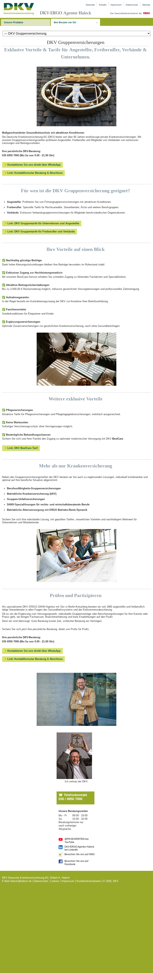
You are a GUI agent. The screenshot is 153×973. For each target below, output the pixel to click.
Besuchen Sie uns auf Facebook (76, 862)
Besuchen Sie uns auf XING (80, 854)
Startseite (90, 5)
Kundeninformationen (88, 881)
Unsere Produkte (13, 22)
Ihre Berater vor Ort (65, 22)
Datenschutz (132, 5)
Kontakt (102, 5)
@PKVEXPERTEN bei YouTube (77, 840)
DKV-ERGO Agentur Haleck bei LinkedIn (79, 848)
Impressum (116, 5)
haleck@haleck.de (20, 881)
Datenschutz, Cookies (46, 881)
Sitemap (146, 5)
